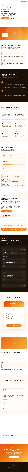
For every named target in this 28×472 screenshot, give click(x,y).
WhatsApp (19, 467)
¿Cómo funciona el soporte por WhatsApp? (8, 435)
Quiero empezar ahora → (14, 325)
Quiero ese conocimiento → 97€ (7, 211)
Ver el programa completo (13, 18)
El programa (9, 467)
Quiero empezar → (24, 1)
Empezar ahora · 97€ (5, 18)
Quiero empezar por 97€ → (14, 457)
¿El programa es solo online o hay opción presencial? (9, 438)
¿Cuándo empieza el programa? (7, 432)
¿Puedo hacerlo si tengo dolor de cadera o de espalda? (10, 429)
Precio (16, 467)
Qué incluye (13, 467)
